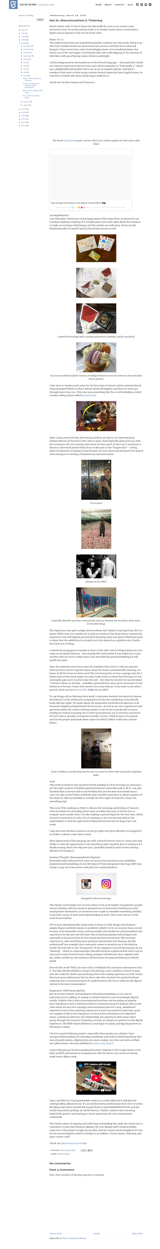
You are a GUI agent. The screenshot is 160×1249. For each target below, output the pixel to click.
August (26, 59)
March (25, 76)
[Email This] (82, 1150)
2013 (23, 122)
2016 (23, 112)
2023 (23, 30)
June (25, 66)
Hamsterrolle (88, 395)
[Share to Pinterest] (91, 1150)
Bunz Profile (80, 689)
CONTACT (120, 5)
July (25, 62)
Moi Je (60, 39)
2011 (23, 126)
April (25, 72)
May (25, 69)
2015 (23, 116)
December (27, 46)
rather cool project (103, 1043)
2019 (23, 40)
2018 (23, 43)
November (27, 49)
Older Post (137, 1233)
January (26, 105)
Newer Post (56, 1233)
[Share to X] (86, 1150)
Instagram (69, 140)
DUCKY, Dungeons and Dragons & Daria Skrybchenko (31, 85)
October (26, 53)
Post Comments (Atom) (74, 1238)
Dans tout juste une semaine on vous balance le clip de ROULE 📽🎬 (78, 203)
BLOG (130, 5)
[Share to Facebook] (89, 1150)
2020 (23, 37)
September (27, 56)
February (26, 102)
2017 (23, 109)
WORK (99, 5)
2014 (23, 119)
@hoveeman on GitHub (74, 1143)
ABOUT (108, 5)
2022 (23, 33)
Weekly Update (63, 1154)
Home (97, 1233)
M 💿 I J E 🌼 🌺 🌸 (77, 207)
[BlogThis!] (84, 1150)
